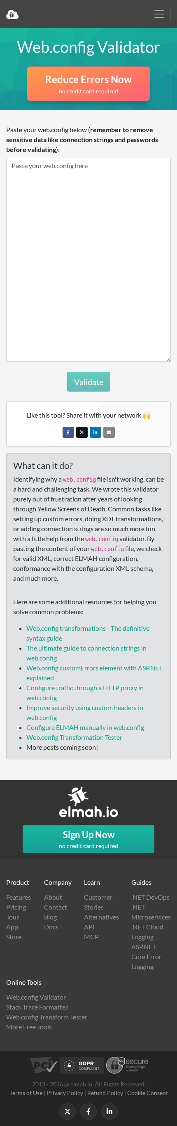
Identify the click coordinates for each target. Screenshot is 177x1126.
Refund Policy (105, 1092)
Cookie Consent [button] (147, 1092)
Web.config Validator (36, 997)
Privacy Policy (65, 1092)
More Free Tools (29, 1027)
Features (18, 897)
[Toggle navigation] (159, 14)
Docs (51, 927)
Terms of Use (25, 1092)
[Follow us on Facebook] (88, 1111)
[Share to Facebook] (68, 432)
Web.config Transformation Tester (74, 737)
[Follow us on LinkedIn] (109, 1111)
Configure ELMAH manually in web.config (85, 727)
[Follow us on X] (67, 1111)
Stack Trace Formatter (37, 1007)
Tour (12, 917)
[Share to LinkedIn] (95, 432)
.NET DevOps (150, 897)
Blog (50, 917)
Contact (55, 907)
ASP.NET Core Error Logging (146, 956)
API (89, 927)
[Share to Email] (109, 432)
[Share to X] (82, 432)
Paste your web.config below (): (82, 139)
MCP (91, 937)
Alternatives (101, 917)
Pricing (16, 907)
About (53, 897)
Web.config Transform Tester (46, 1017)
